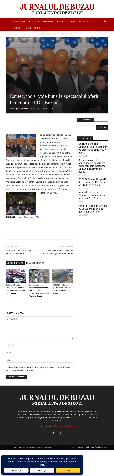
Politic (35, 21)
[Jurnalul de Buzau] (57, 9)
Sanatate (60, 21)
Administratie (20, 21)
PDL (37, 217)
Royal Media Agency (44, 447)
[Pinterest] (39, 125)
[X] (32, 125)
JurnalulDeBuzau (22, 109)
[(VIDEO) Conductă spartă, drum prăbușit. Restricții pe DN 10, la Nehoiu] (62, 276)
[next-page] (11, 301)
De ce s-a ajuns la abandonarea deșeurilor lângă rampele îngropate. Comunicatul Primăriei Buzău (39, 290)
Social (94, 21)
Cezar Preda (28, 217)
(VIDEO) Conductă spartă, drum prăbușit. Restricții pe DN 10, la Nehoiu (92, 182)
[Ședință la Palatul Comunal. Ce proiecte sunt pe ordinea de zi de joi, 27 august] (16, 276)
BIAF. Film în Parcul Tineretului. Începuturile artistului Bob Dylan (91, 195)
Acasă (8, 34)
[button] (105, 21)
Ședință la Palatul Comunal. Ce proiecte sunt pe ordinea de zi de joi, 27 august (93, 148)
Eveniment (47, 21)
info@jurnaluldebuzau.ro (65, 426)
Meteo (28, 28)
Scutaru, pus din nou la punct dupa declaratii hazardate (21, 252)
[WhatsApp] (45, 125)
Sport (37, 28)
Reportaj (83, 21)
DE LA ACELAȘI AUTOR (35, 263)
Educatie (72, 21)
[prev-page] (7, 301)
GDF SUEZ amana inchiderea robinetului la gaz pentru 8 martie (58, 252)
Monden (17, 28)
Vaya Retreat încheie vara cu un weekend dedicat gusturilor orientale (92, 208)
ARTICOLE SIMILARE (15, 263)
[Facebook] (26, 125)
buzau (19, 217)
